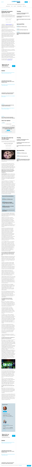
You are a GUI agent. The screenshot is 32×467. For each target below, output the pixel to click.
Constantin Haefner (10, 143)
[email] (10, 148)
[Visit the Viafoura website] (13, 125)
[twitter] (8, 148)
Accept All (29, 465)
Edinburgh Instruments (9, 24)
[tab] (3, 122)
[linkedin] (7, 148)
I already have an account (8, 131)
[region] (8, 124)
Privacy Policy (20, 465)
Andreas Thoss (6, 143)
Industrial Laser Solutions (5, 9)
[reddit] (9, 148)
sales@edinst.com (9, 59)
